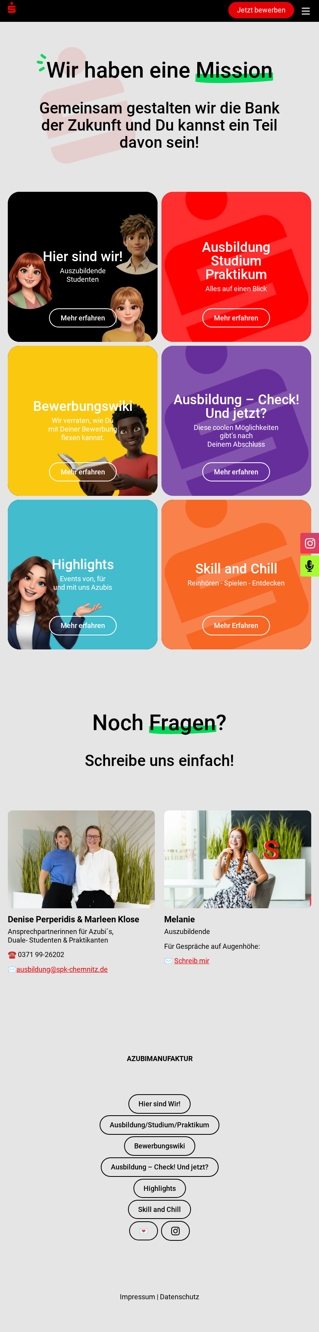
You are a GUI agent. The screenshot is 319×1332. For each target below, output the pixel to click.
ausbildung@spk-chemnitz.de (62, 969)
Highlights (160, 1188)
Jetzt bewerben (261, 10)
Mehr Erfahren (236, 625)
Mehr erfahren (83, 318)
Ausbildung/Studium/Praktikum (159, 1125)
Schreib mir (191, 961)
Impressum (137, 1297)
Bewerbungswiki (159, 1146)
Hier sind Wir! (159, 1104)
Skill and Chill (159, 1209)
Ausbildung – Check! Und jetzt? (160, 1167)
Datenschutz (179, 1297)
